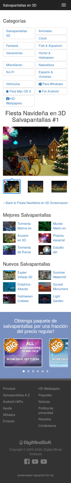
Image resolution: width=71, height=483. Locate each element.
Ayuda (7, 408)
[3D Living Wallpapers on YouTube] (44, 462)
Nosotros (44, 419)
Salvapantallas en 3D (19, 5)
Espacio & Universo (46, 74)
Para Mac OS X (20, 91)
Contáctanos (47, 425)
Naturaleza (46, 65)
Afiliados (9, 414)
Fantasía (12, 45)
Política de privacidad (45, 410)
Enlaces (8, 421)
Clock (43, 38)
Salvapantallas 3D (16, 33)
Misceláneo (14, 65)
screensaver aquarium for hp (35, 475)
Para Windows (52, 84)
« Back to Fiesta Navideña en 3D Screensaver (35, 202)
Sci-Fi (10, 72)
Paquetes (45, 395)
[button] (23, 371)
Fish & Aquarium (50, 45)
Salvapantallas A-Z (16, 395)
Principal (9, 388)
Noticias (44, 401)
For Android (50, 91)
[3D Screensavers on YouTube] (35, 462)
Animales (45, 31)
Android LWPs (13, 401)
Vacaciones (14, 53)
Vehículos (13, 84)
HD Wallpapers (14, 100)
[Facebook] (27, 462)
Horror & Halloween (46, 55)
